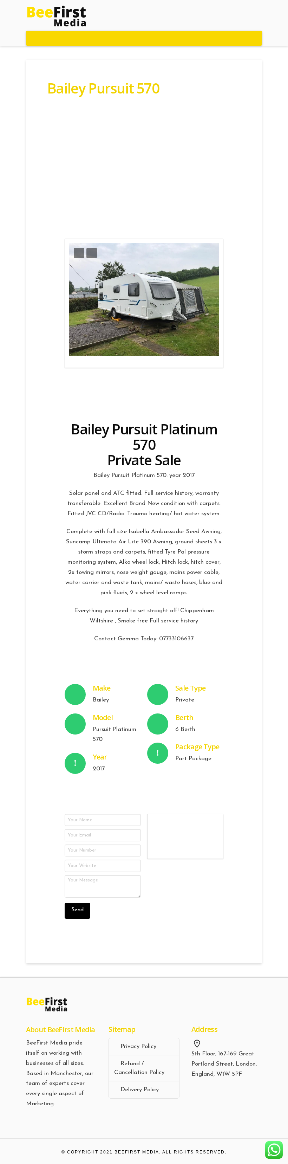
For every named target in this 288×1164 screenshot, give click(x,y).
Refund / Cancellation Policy (139, 1068)
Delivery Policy (139, 1090)
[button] (144, 38)
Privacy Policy (138, 1046)
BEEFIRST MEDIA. (137, 1152)
